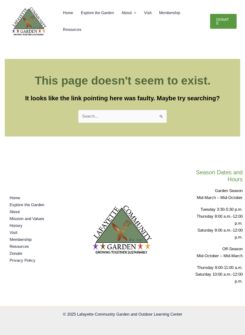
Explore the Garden (97, 13)
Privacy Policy (22, 260)
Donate (16, 253)
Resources (72, 30)
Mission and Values (27, 218)
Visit (147, 13)
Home (68, 13)
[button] (134, 13)
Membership (169, 13)
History (16, 225)
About (127, 13)
